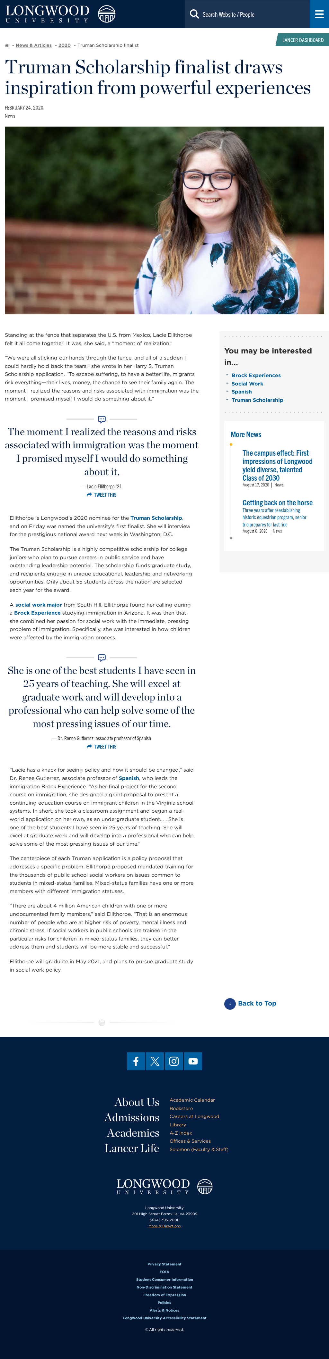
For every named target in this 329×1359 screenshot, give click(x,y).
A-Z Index (181, 1133)
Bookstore (181, 1108)
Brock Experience (37, 613)
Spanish (129, 778)
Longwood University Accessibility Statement (165, 1318)
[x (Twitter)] (155, 1061)
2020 (64, 45)
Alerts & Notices (164, 1310)
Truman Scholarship (156, 518)
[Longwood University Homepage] (66, 14)
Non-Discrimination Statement (164, 1287)
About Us (137, 1101)
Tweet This (105, 494)
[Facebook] (136, 1061)
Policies (164, 1302)
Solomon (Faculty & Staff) (199, 1149)
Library (178, 1124)
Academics (133, 1132)
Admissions (131, 1117)
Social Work (247, 384)
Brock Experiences (256, 375)
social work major (38, 605)
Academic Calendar (192, 1100)
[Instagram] (174, 1061)
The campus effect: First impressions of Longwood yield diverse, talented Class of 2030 (278, 465)
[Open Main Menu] (319, 14)
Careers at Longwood (194, 1116)
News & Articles (34, 45)
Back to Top (257, 1003)
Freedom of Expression (164, 1295)
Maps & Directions (164, 1226)
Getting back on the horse (278, 502)
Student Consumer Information (164, 1279)
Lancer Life (131, 1148)
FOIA (164, 1272)
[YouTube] (193, 1061)
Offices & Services (190, 1141)
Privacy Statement (164, 1264)
